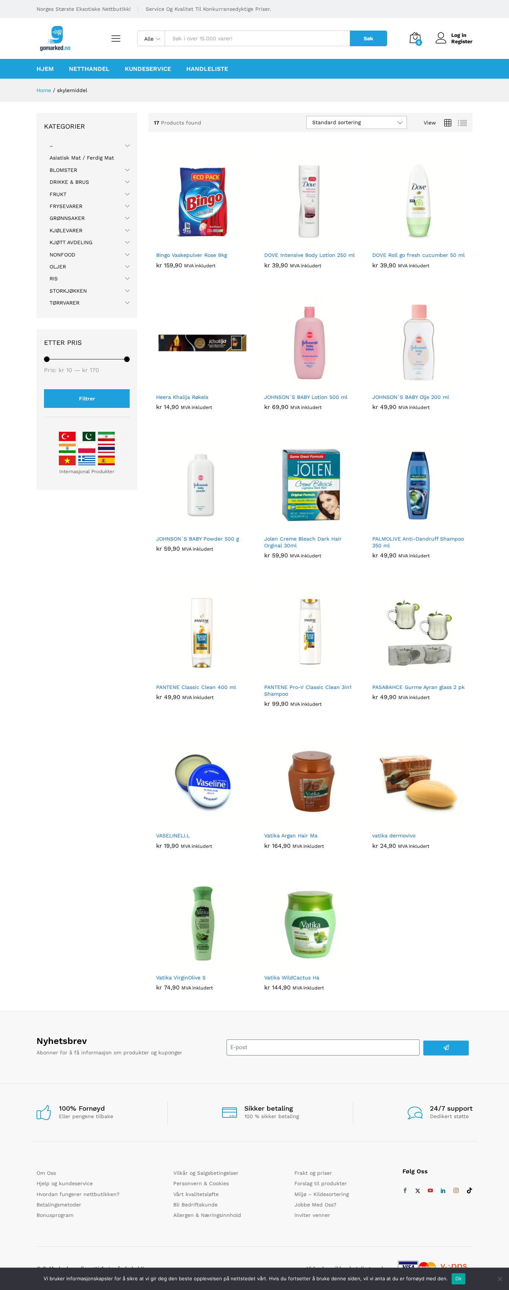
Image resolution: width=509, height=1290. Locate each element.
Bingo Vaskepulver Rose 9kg (191, 255)
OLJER (58, 267)
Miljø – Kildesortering (321, 1194)
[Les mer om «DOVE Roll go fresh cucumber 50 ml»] (410, 242)
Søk (368, 38)
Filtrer (87, 399)
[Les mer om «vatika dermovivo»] (410, 823)
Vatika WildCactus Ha (291, 978)
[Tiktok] (469, 1191)
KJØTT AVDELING (71, 242)
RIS (54, 278)
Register (461, 41)
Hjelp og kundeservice (65, 1183)
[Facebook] (405, 1191)
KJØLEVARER (66, 230)
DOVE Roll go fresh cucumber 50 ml (418, 255)
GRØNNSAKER (67, 218)
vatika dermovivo (393, 835)
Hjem (45, 69)
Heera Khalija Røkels (182, 397)
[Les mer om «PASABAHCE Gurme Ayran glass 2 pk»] (410, 674)
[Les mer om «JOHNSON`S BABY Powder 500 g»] (193, 526)
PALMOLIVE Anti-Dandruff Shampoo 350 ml (418, 542)
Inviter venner (312, 1215)
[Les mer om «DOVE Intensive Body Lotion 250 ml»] (301, 242)
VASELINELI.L (173, 835)
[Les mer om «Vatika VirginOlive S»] (193, 965)
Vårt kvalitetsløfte (196, 1194)
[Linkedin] (443, 1191)
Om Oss (46, 1173)
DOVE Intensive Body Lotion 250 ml (309, 255)
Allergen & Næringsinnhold (207, 1215)
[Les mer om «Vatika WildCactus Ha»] (301, 965)
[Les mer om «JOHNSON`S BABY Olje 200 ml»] (410, 384)
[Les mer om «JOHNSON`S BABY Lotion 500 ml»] (301, 384)
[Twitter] (417, 1191)
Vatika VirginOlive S (181, 978)
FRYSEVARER (66, 206)
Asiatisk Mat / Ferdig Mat (82, 158)
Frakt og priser (313, 1173)
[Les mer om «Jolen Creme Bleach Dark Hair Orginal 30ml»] (301, 526)
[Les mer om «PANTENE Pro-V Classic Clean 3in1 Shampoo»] (301, 674)
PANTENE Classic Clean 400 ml (196, 687)
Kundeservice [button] (148, 69)
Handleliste (207, 69)
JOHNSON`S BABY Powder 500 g (197, 539)
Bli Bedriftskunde (195, 1205)
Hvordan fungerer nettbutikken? (78, 1194)
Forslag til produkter (320, 1183)
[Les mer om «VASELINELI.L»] (193, 823)
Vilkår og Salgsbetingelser (205, 1173)
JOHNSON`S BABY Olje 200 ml (410, 397)
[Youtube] (430, 1191)
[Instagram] (456, 1191)
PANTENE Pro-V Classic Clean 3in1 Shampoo (307, 690)
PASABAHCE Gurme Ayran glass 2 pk (418, 687)
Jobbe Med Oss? (315, 1205)
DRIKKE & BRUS (69, 182)
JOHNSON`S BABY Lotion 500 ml (305, 397)
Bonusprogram (55, 1215)
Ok (458, 1278)
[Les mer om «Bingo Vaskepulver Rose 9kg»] (193, 242)
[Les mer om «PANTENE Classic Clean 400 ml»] (193, 674)
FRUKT (58, 194)
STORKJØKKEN (68, 291)
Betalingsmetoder (59, 1205)
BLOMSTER (63, 170)
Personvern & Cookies (201, 1183)
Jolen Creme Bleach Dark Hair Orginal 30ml (303, 542)
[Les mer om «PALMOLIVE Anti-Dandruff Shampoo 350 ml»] (410, 526)
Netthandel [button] (89, 69)
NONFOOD (62, 255)
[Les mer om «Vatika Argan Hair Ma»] (301, 823)
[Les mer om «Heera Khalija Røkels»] (193, 384)
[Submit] (446, 1048)
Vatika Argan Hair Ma (290, 835)
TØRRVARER (64, 303)
